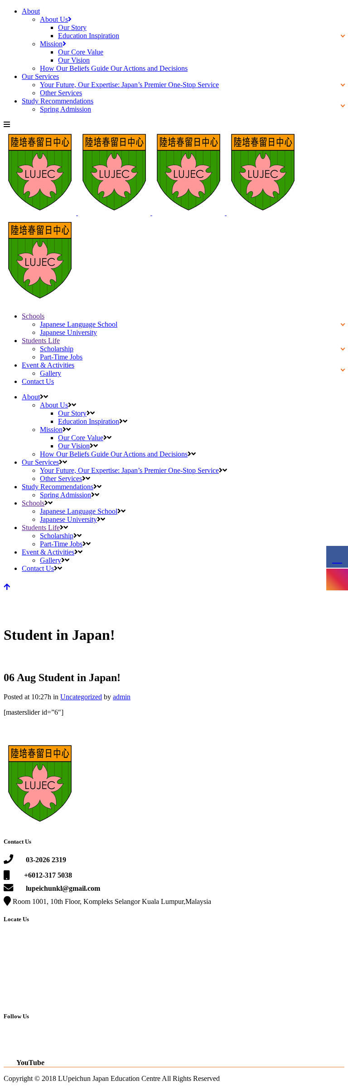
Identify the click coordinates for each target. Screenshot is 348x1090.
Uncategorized (81, 697)
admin (121, 697)
